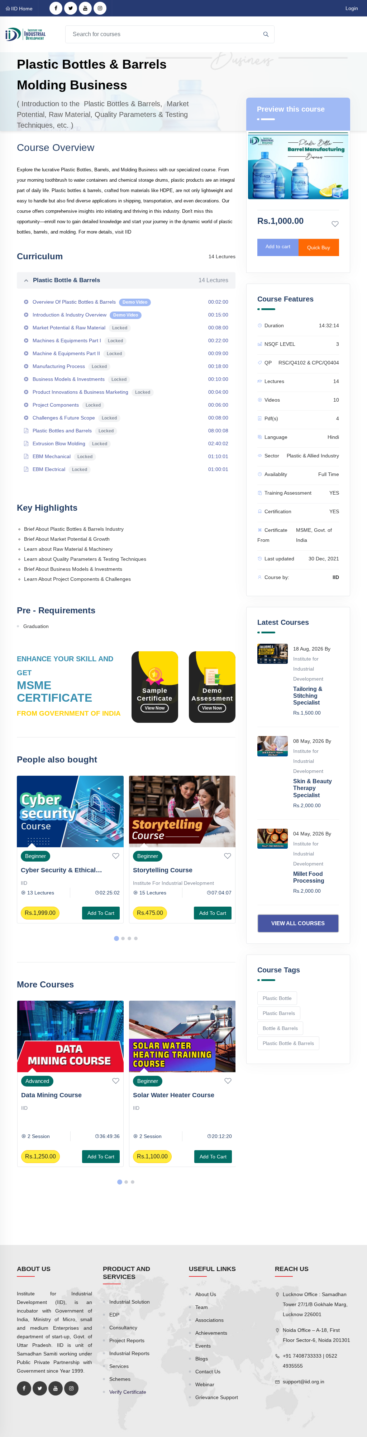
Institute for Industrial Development (61, 883)
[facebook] (55, 8)
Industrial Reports (129, 1353)
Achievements (211, 1333)
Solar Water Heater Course (61, 1095)
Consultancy (123, 1327)
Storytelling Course (51, 870)
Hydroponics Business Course (180, 870)
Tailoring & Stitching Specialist (308, 696)
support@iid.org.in (303, 1381)
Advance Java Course (166, 1095)
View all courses (298, 923)
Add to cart (100, 913)
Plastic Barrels (279, 1013)
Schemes (119, 1379)
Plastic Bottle (277, 998)
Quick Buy (318, 247)
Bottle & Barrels (280, 1028)
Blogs (201, 1359)
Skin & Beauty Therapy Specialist (312, 788)
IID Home (22, 8)
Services (119, 1366)
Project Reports (126, 1340)
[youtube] (85, 8)
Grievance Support (216, 1397)
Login (351, 8)
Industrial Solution (129, 1302)
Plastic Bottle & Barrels (130, 280)
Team (201, 1307)
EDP (114, 1315)
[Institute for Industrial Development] (25, 34)
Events (203, 1346)
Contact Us (207, 1371)
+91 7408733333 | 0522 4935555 (310, 1361)
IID (136, 883)
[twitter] (70, 8)
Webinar (204, 1384)
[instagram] (100, 8)
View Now (155, 708)
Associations (209, 1320)
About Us (205, 1294)
